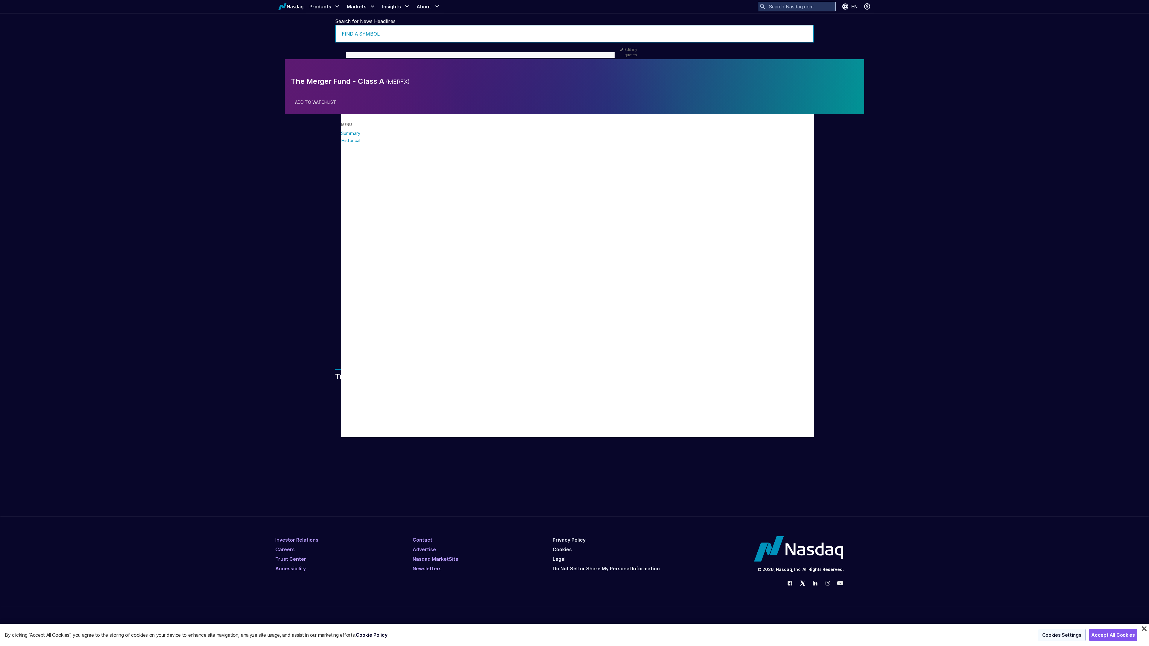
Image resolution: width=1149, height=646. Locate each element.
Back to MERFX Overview (400, 336)
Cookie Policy (371, 635)
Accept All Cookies (1113, 635)
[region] (574, 635)
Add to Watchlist (315, 102)
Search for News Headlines (365, 21)
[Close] (1144, 628)
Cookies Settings (1061, 635)
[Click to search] (805, 33)
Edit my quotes (630, 52)
